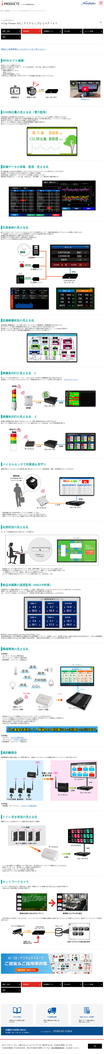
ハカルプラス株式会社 (29, 806)
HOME (2, 11)
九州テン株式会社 (20, 658)
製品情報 (7, 11)
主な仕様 (67, 31)
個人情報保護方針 (57, 1048)
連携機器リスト (49, 31)
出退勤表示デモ (85, 99)
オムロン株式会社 (17, 656)
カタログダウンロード (71, 379)
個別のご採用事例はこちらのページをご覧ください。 (24, 49)
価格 (4, 37)
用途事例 (26, 31)
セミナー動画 (89, 31)
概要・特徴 (6, 31)
